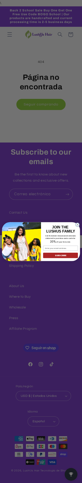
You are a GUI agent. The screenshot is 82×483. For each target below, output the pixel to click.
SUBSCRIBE (60, 255)
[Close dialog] (77, 224)
